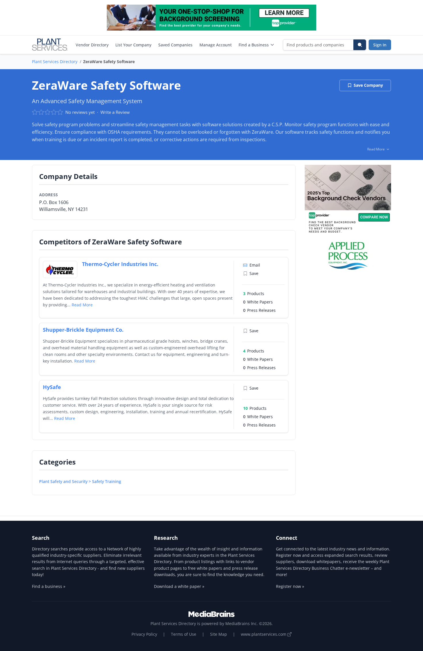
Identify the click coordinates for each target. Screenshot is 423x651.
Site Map (218, 634)
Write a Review (115, 112)
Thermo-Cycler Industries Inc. (120, 264)
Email (254, 265)
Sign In (379, 45)
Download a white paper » (179, 586)
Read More (82, 304)
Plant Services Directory (54, 61)
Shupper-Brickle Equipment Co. (83, 329)
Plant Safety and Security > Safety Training (80, 481)
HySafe (52, 387)
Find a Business (254, 45)
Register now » (290, 586)
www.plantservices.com (264, 634)
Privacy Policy (144, 634)
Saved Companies (175, 45)
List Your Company (133, 45)
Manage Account (215, 45)
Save (253, 273)
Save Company (368, 85)
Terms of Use (183, 634)
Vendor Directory (92, 45)
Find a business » (48, 586)
